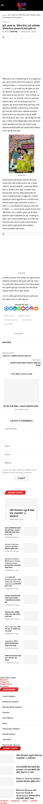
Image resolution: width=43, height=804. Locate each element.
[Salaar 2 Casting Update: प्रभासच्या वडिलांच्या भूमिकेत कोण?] (31, 548)
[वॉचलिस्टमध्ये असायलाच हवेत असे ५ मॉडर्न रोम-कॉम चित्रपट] (31, 659)
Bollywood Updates (11, 702)
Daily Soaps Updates (11, 729)
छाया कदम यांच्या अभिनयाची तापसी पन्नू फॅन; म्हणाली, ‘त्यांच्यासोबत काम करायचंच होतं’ (12, 599)
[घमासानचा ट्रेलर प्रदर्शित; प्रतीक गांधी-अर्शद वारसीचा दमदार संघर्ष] (31, 616)
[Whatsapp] (19, 308)
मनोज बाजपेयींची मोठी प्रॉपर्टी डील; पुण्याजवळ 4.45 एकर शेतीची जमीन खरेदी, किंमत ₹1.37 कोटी (13, 531)
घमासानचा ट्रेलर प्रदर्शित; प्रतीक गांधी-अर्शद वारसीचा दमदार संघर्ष (12, 614)
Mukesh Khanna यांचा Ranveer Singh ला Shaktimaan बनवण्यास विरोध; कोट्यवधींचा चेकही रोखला (13, 563)
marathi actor (9, 316)
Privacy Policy (6, 684)
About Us (4, 680)
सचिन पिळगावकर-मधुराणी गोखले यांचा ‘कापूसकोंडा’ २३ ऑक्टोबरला (22, 513)
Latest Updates (9, 696)
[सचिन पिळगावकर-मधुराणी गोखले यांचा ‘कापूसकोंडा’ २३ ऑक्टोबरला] (7, 758)
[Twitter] (10, 308)
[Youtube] (23, 308)
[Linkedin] (15, 308)
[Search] (41, 5)
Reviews (6, 712)
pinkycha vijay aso (10, 320)
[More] (36, 308)
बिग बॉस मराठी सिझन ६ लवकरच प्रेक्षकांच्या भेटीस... (21, 406)
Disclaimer (4, 686)
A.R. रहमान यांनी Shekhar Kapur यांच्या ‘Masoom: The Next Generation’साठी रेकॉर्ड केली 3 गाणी (13, 581)
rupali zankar (27, 320)
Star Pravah (8, 324)
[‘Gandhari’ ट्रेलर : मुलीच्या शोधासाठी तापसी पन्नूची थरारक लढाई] (31, 645)
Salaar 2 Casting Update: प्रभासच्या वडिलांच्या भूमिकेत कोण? (12, 546)
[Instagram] (31, 308)
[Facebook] (6, 308)
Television (5, 22)
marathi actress (24, 316)
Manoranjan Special (11, 745)
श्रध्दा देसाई (13, 32)
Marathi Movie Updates (12, 707)
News (5, 723)
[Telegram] (27, 308)
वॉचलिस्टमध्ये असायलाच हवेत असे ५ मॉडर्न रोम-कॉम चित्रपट (13, 658)
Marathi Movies (9, 734)
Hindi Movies (8, 718)
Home (4, 15)
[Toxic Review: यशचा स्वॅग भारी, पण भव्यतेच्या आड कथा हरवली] (31, 630)
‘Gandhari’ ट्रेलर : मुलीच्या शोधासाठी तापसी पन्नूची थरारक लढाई (11, 643)
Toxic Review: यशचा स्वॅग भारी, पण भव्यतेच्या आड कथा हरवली (13, 629)
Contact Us (4, 682)
